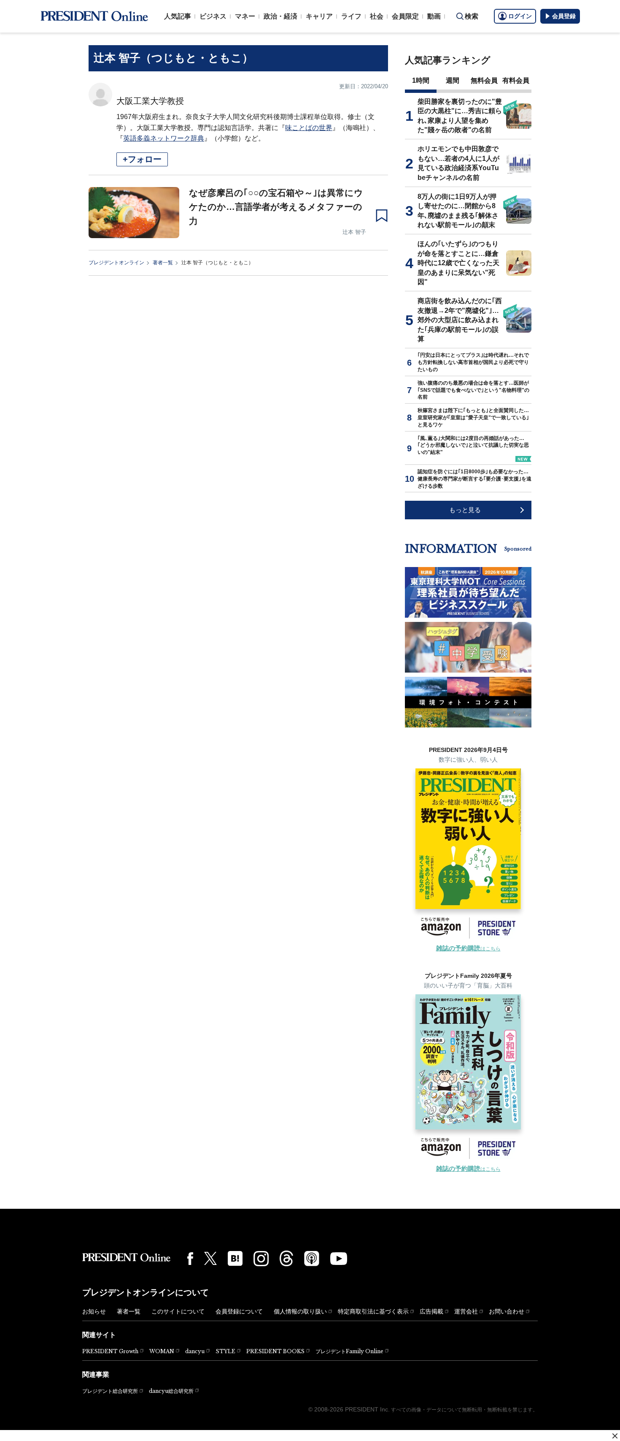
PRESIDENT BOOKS (275, 1351)
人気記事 (177, 16)
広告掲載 (431, 1311)
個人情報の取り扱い (300, 1311)
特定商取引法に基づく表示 (373, 1311)
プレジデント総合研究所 (110, 1391)
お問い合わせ (506, 1311)
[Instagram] (261, 1258)
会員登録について (239, 1311)
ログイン (520, 16)
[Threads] (286, 1258)
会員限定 (405, 16)
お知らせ (94, 1311)
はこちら (468, 949)
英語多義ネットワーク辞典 (163, 138)
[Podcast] (311, 1258)
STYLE (225, 1351)
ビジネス (212, 16)
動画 (434, 16)
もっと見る (465, 509)
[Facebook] (190, 1258)
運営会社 (466, 1311)
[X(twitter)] (210, 1258)
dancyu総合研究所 (171, 1391)
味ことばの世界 (308, 127)
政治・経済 (280, 16)
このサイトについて (178, 1311)
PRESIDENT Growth (110, 1351)
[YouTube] (338, 1258)
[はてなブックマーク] (235, 1258)
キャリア (319, 16)
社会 (376, 16)
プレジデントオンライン (116, 263)
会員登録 (564, 16)
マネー (245, 16)
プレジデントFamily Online (349, 1351)
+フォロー (142, 159)
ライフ (351, 16)
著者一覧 (163, 263)
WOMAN (161, 1351)
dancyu (195, 1351)
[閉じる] (615, 1436)
